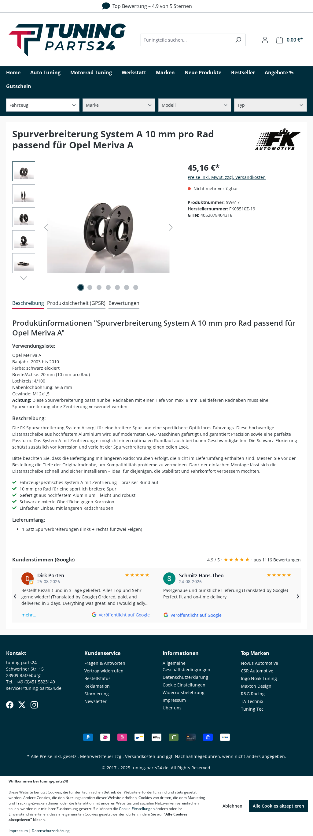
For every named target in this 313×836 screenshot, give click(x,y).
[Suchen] (238, 40)
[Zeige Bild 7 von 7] (135, 287)
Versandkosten (140, 756)
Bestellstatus (97, 678)
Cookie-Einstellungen (137, 808)
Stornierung (96, 694)
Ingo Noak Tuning (259, 678)
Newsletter (95, 701)
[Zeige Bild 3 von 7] (99, 287)
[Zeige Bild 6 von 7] (126, 287)
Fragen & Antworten (104, 663)
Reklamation (97, 686)
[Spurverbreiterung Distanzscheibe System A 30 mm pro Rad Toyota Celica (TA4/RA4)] (108, 227)
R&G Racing (253, 694)
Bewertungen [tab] (124, 303)
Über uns (172, 708)
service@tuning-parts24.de (33, 688)
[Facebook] (9, 704)
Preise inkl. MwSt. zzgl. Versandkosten (227, 177)
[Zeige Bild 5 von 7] (117, 287)
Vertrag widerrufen (103, 671)
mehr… (28, 615)
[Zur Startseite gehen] (67, 40)
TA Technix (252, 701)
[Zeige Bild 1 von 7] (80, 287)
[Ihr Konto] (265, 40)
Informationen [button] (181, 653)
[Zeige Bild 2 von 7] (89, 287)
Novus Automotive (259, 663)
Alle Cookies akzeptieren (278, 806)
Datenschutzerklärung (185, 677)
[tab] (28, 303)
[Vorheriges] (45, 227)
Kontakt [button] (16, 653)
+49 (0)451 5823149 (35, 682)
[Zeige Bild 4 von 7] (108, 287)
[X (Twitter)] (22, 704)
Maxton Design (256, 686)
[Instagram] (34, 704)
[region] (94, 227)
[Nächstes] (170, 227)
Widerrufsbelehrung (183, 692)
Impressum (174, 700)
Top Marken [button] (255, 653)
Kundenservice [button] (102, 653)
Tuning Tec (252, 709)
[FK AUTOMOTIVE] (278, 141)
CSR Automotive (257, 671)
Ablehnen (232, 806)
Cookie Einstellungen (184, 685)
